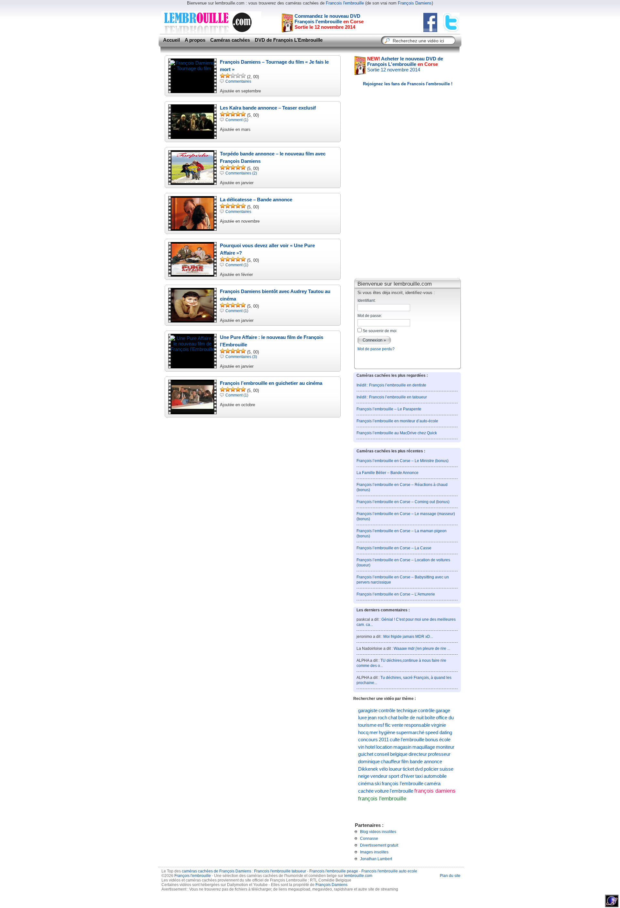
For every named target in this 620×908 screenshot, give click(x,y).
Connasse (369, 838)
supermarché (410, 732)
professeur (439, 754)
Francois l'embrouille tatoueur (280, 871)
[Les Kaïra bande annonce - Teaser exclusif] (192, 135)
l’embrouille (412, 739)
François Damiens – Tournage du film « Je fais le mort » (274, 65)
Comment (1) (236, 120)
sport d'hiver (401, 776)
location (384, 747)
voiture (382, 791)
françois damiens (435, 791)
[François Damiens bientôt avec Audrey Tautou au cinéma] (192, 319)
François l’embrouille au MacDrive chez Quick (396, 433)
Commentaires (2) (241, 173)
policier (431, 769)
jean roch (377, 717)
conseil (381, 754)
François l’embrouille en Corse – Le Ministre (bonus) (402, 461)
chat (392, 717)
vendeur (379, 776)
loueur (395, 769)
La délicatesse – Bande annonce (256, 199)
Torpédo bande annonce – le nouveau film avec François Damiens (273, 157)
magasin (402, 747)
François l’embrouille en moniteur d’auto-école (397, 421)
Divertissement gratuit (379, 845)
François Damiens (415, 3)
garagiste (367, 710)
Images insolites (374, 852)
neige (363, 776)
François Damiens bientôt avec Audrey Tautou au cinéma (275, 295)
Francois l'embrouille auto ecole (389, 871)
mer (373, 732)
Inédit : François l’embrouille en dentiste (391, 385)
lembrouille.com (358, 875)
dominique (369, 761)
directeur (417, 754)
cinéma (366, 783)
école (444, 739)
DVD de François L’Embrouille (289, 40)
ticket (408, 769)
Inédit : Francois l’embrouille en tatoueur (391, 397)
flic (388, 725)
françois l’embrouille (402, 783)
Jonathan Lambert (376, 859)
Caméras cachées (230, 40)
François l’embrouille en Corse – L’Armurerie (395, 594)
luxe (362, 717)
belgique (399, 754)
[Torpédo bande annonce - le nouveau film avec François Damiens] (192, 181)
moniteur (445, 747)
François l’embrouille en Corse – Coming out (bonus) (403, 502)
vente (397, 725)
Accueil (171, 40)
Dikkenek (368, 769)
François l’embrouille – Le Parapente (388, 409)
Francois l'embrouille (345, 3)
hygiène (387, 732)
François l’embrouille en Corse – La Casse (393, 548)
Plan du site (450, 875)
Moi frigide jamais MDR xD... (408, 636)
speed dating (438, 732)
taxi (419, 776)
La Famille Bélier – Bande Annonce (387, 472)
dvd (419, 769)
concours (368, 739)
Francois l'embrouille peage (333, 871)
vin (361, 747)
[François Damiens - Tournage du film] (192, 68)
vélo (383, 769)
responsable (417, 725)
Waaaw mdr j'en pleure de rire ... (422, 648)
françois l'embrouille (382, 798)
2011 (384, 739)
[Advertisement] (407, 227)
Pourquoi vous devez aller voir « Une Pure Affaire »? (267, 249)
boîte (430, 717)
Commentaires (238, 81)
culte (395, 739)
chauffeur (390, 761)
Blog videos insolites (378, 831)
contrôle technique (397, 710)
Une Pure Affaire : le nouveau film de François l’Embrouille (271, 340)
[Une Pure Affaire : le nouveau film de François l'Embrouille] (192, 349)
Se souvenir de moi (379, 331)
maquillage (423, 747)
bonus (431, 739)
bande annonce (426, 761)
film (405, 761)
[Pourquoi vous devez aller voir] (192, 273)
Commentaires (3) (241, 356)
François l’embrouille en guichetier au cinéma (271, 383)
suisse (446, 769)
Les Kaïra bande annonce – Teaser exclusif (268, 108)
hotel (370, 747)
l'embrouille (401, 791)
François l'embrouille (192, 875)
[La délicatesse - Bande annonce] (192, 227)
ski (378, 783)
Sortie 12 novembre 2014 (405, 64)
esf (380, 725)
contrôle (426, 710)
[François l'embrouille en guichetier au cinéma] (192, 411)
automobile (435, 776)
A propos (195, 40)
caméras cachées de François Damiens (216, 871)
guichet (365, 754)
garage (443, 710)
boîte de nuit (411, 717)
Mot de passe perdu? (376, 349)
